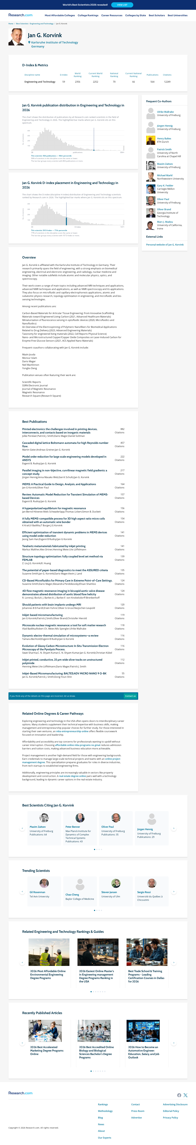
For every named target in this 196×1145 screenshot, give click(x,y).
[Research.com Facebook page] (179, 1095)
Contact (135, 1104)
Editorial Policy (171, 1111)
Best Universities (178, 15)
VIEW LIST (122, 5)
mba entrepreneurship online (72, 731)
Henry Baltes (164, 138)
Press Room (137, 1111)
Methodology (105, 1111)
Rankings (103, 1104)
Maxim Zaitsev (165, 163)
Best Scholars (157, 15)
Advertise (136, 1117)
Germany (37, 46)
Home (10, 23)
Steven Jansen (109, 892)
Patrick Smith (164, 149)
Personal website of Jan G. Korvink (165, 244)
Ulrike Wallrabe (165, 111)
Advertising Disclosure (175, 1104)
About (101, 1131)
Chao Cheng (72, 894)
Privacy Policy (170, 1117)
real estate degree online (72, 776)
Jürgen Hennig (165, 125)
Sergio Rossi (144, 892)
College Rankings (88, 15)
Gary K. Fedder (165, 185)
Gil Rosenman (37, 892)
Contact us (130, 696)
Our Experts (104, 1137)
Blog (100, 1117)
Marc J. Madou (165, 221)
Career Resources (111, 15)
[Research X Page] (186, 1095)
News (101, 1124)
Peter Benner (73, 826)
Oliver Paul (163, 199)
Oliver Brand (164, 209)
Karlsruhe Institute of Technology (54, 42)
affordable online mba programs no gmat (77, 745)
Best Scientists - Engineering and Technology (34, 23)
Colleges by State (135, 15)
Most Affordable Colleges (60, 15)
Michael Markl (164, 175)
